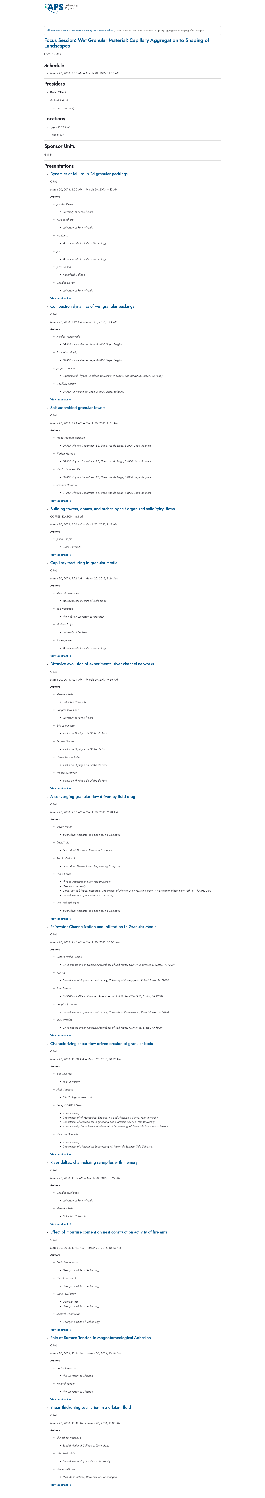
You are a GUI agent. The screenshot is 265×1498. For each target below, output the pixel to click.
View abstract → (60, 298)
